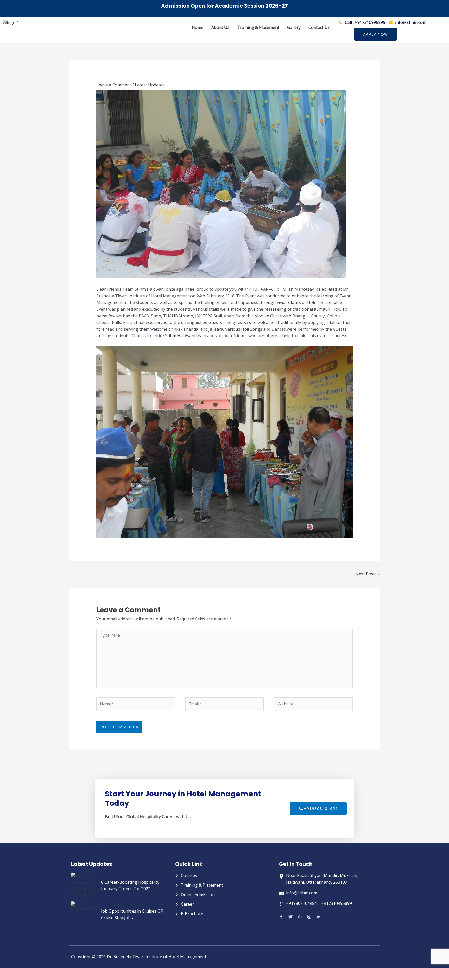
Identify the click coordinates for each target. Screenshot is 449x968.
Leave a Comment (113, 85)
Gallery (294, 27)
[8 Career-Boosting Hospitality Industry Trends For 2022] (84, 886)
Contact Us (319, 27)
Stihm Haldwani (180, 336)
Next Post (367, 574)
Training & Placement (258, 27)
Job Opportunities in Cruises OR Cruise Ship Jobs (132, 914)
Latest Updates (149, 85)
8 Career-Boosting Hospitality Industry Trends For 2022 (130, 885)
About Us (220, 27)
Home (197, 27)
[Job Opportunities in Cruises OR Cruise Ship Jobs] (84, 914)
